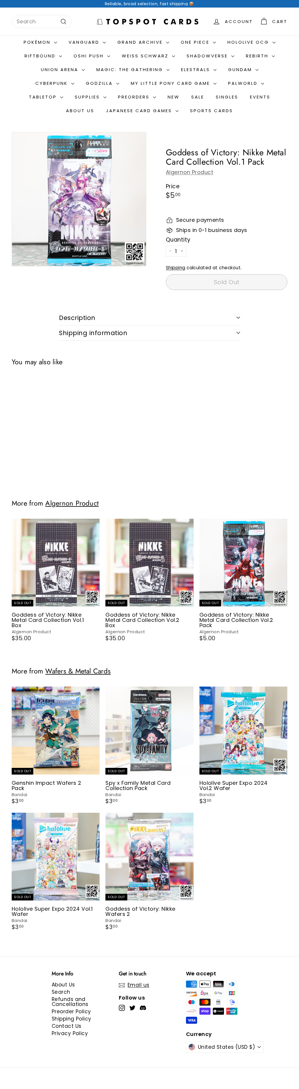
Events (260, 97)
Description (77, 318)
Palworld (244, 83)
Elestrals (196, 69)
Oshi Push (90, 56)
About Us (80, 111)
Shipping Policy (71, 1018)
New (174, 97)
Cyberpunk (52, 83)
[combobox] (42, 21)
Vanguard (85, 42)
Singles (227, 97)
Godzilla (100, 83)
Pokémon (38, 42)
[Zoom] (79, 199)
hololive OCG (249, 42)
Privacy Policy (70, 1033)
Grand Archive (141, 42)
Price (173, 186)
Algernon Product (189, 172)
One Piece (196, 42)
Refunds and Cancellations (70, 1002)
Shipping (175, 268)
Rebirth (258, 56)
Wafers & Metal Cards (78, 671)
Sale (197, 97)
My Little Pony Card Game (171, 83)
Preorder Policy (71, 1011)
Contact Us (66, 1026)
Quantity (178, 239)
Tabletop (44, 97)
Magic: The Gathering (130, 69)
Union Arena (60, 69)
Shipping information (93, 333)
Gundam (241, 69)
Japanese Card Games (140, 111)
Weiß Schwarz (146, 56)
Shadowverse (208, 56)
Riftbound (41, 56)
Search (61, 991)
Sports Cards (211, 111)
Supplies (88, 97)
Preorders (135, 97)
